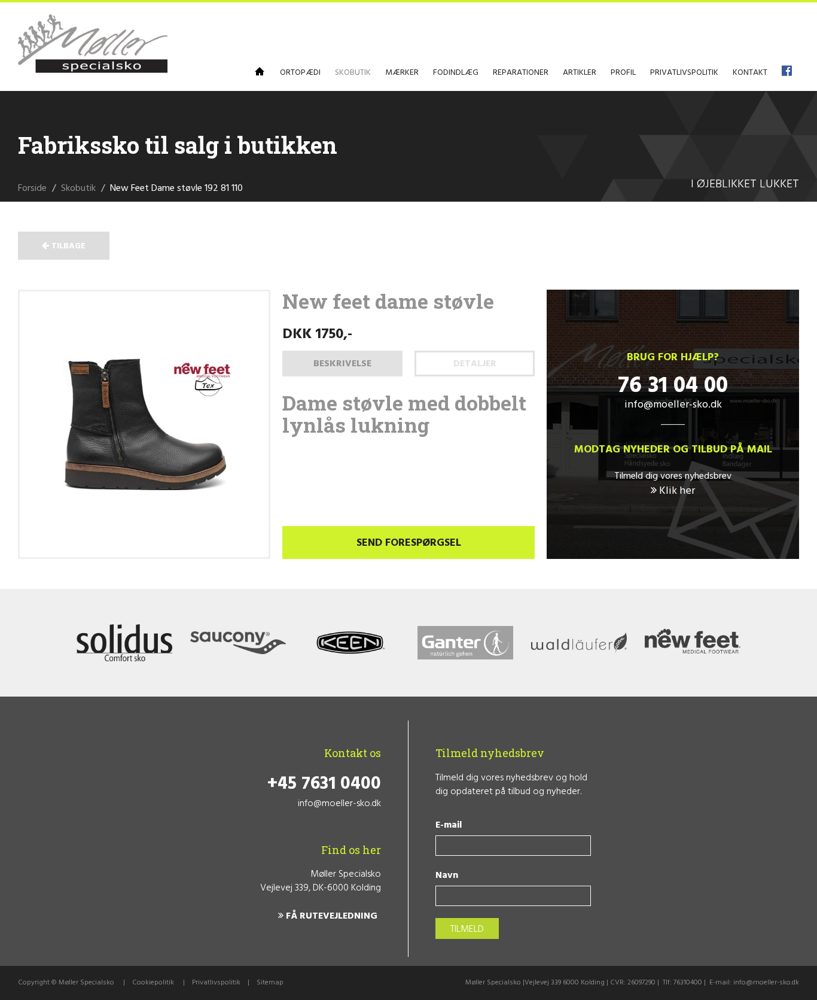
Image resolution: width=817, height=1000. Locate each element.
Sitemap (270, 983)
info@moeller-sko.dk (673, 405)
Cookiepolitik (153, 983)
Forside (32, 188)
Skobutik (78, 188)
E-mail (448, 825)
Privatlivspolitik (216, 983)
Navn (446, 876)
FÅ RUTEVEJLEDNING (330, 916)
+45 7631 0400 (324, 784)
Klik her (676, 491)
